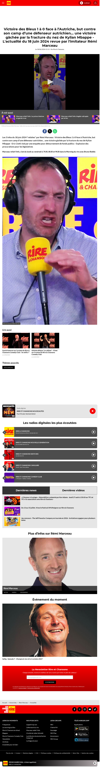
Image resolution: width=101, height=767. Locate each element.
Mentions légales (28, 753)
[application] (50, 82)
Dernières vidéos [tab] (73, 490)
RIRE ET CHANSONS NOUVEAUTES (30, 411)
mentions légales (22, 688)
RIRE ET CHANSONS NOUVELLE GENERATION (32, 442)
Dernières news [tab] (26, 490)
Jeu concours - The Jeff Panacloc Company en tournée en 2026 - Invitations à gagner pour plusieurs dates (58, 519)
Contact (17, 753)
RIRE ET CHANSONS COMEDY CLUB (29, 477)
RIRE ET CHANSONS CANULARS (27, 465)
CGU (36, 753)
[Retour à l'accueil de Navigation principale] (9, 3)
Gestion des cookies (87, 753)
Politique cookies (46, 753)
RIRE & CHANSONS (23, 431)
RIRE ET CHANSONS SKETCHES (27, 454)
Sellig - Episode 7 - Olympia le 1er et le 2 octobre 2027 (22, 659)
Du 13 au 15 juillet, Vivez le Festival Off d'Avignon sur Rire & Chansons (47, 508)
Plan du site (9, 753)
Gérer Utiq (76, 753)
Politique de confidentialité (62, 753)
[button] (49, 82)
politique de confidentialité (34, 688)
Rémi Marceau (11, 588)
